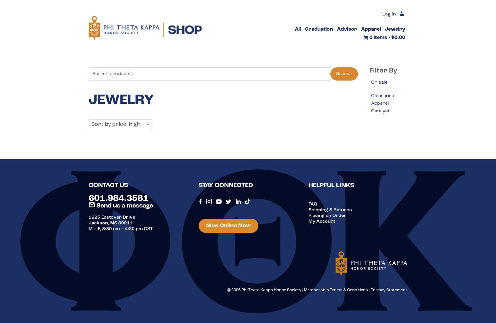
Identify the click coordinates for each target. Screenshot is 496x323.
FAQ (313, 204)
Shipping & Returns (330, 210)
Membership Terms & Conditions (336, 290)
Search (344, 74)
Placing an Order (327, 216)
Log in (389, 14)
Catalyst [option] (380, 111)
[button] (120, 124)
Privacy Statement (389, 290)
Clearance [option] (382, 96)
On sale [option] (379, 82)
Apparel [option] (380, 103)
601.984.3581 (118, 198)
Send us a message (124, 206)
